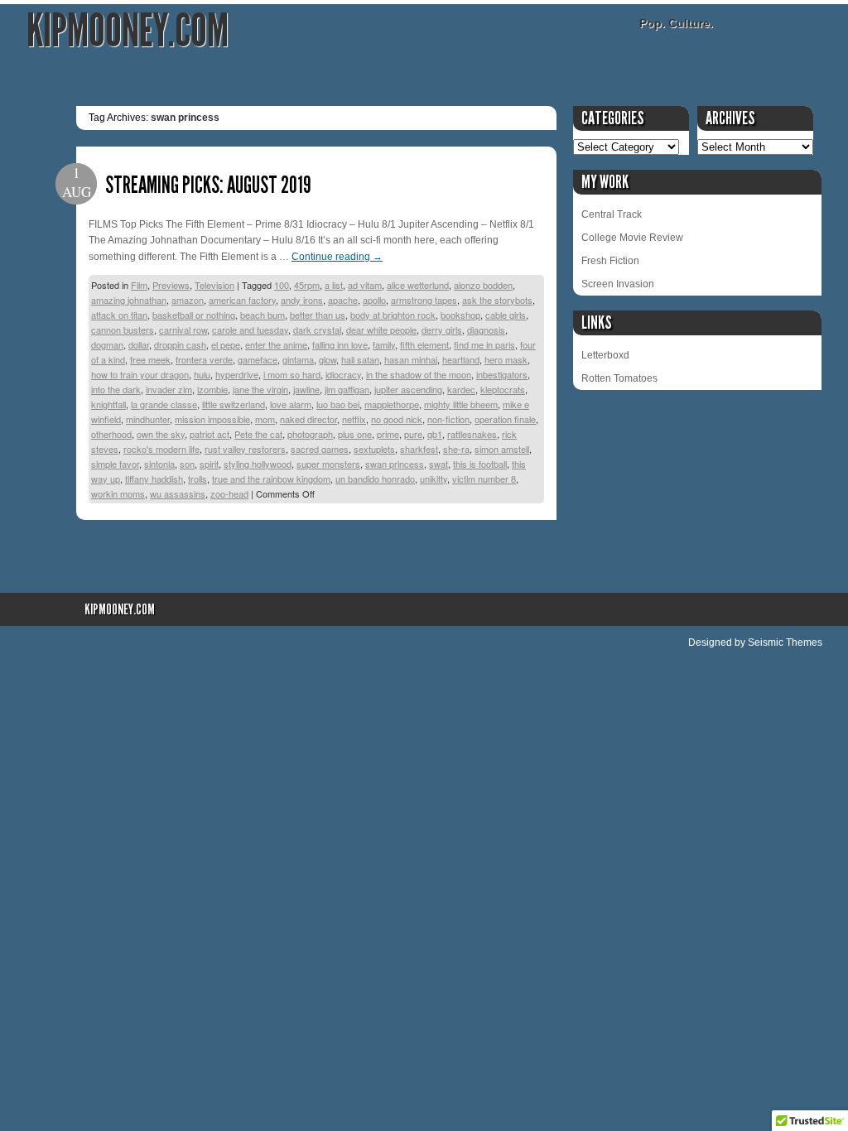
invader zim (169, 389)
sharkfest (419, 448)
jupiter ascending (408, 389)
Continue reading (337, 256)
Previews (171, 284)
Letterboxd (605, 355)
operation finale (505, 419)
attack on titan (119, 314)
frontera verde (204, 359)
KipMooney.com (127, 31)
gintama (298, 359)
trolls (197, 478)
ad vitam (365, 284)
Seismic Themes (785, 642)
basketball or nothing (193, 314)
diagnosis (486, 329)
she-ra (456, 448)
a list (334, 284)
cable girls (505, 314)
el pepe (225, 344)
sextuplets (374, 448)
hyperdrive (236, 374)
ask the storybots (497, 299)
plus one (355, 433)
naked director (308, 419)
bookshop (460, 314)
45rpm (307, 284)
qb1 (434, 433)
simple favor (115, 463)
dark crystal (317, 329)
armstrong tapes (424, 299)
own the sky (161, 433)
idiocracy (343, 374)
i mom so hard (291, 374)
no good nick (396, 419)
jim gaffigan (347, 389)
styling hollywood (258, 463)
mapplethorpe (391, 404)
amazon (187, 299)
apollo (374, 299)
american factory (242, 299)
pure (413, 433)
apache (343, 299)
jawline (306, 389)
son (187, 463)
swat (438, 463)
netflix (354, 419)
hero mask (506, 359)
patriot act (209, 433)
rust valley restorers (245, 448)
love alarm (290, 404)
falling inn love (340, 344)
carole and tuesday (250, 329)
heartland (460, 359)
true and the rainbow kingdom (271, 478)
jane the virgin (260, 389)
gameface (257, 359)
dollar (138, 344)
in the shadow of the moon (418, 374)
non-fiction (448, 419)
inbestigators (502, 374)
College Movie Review (632, 237)
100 (281, 284)
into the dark (116, 389)
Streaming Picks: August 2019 (208, 185)
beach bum (262, 314)
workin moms (118, 493)
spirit (209, 463)
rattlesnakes (472, 433)
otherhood (111, 433)
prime (388, 433)
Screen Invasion (617, 284)
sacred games (320, 448)
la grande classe (164, 404)
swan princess (394, 463)
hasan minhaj (410, 359)
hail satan (360, 359)
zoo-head (229, 493)
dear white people (381, 329)
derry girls (442, 329)
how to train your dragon (140, 374)
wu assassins (177, 493)
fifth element (424, 344)
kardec (461, 389)
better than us (317, 314)
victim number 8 (484, 478)
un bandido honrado (375, 478)
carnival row (183, 329)
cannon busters (122, 329)
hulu (202, 374)
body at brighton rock (393, 314)
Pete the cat (258, 433)
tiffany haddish (154, 478)
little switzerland (233, 404)
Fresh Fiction (610, 261)
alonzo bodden (483, 284)
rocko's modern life (161, 448)
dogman (107, 344)
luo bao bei (337, 404)
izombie (212, 389)
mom (265, 419)
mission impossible (212, 419)
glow (327, 359)
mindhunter (148, 419)
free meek (150, 359)
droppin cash (180, 344)
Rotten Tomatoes (619, 378)
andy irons (302, 299)
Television (214, 284)
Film (139, 284)
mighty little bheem (461, 404)
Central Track (611, 214)
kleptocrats (502, 389)
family (384, 344)
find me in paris (484, 344)
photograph (310, 433)
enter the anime (276, 344)
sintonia (159, 463)
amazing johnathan (128, 299)
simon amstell (502, 448)
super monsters (328, 463)
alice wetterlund (418, 284)
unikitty (433, 478)
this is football (480, 463)
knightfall (108, 404)
